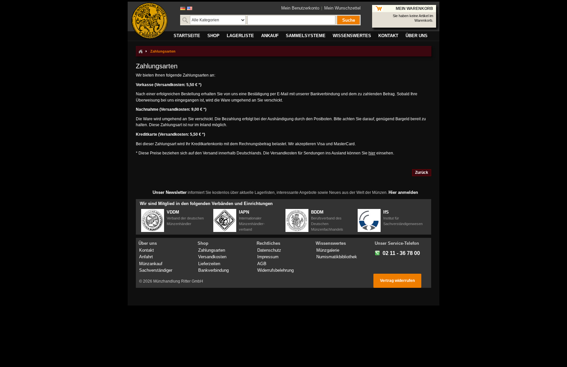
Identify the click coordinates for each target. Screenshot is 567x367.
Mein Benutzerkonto (300, 8)
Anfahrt (146, 256)
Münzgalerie (327, 250)
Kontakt (146, 250)
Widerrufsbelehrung (275, 270)
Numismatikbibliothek (336, 256)
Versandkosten (212, 256)
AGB (261, 263)
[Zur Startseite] (140, 51)
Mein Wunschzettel (342, 8)
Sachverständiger (155, 270)
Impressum (268, 256)
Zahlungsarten (211, 250)
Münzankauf (150, 263)
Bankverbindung (213, 270)
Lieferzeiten (209, 263)
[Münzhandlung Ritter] (150, 21)
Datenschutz (269, 250)
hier (371, 153)
